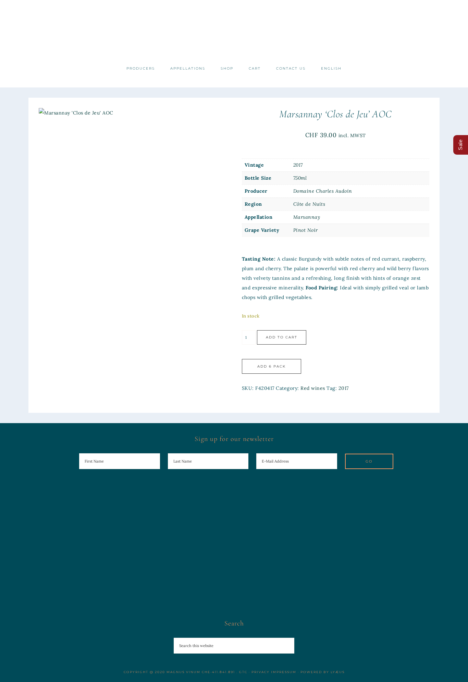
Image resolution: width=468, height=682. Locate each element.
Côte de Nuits (309, 204)
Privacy (260, 672)
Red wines (312, 388)
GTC (243, 672)
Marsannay (306, 217)
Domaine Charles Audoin (322, 191)
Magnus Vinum (234, 30)
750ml (300, 178)
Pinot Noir (305, 230)
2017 (298, 165)
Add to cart (281, 337)
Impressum (283, 672)
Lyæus (338, 672)
